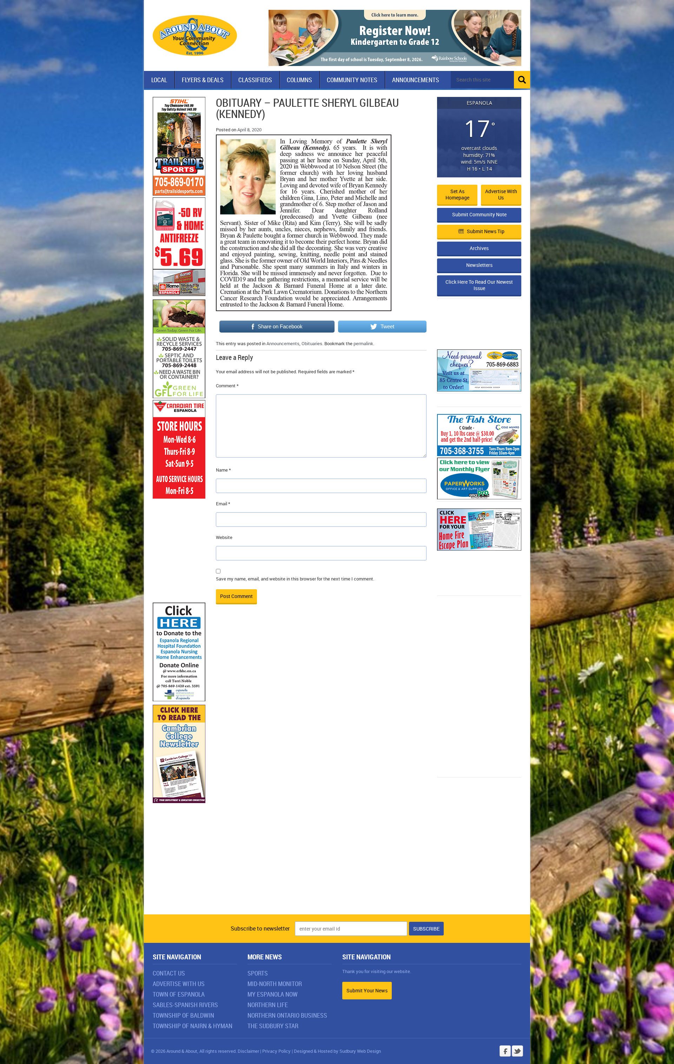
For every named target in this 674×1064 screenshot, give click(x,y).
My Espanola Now (272, 994)
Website (224, 537)
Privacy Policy (276, 1051)
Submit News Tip (485, 231)
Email (223, 503)
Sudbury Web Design (360, 1051)
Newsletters (479, 265)
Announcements (415, 79)
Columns (299, 79)
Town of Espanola (179, 994)
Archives (479, 248)
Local (159, 79)
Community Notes (352, 79)
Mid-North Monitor (274, 983)
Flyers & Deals (203, 79)
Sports (257, 973)
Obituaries (312, 343)
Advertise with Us (501, 194)
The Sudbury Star (272, 1026)
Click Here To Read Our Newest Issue (479, 284)
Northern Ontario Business (287, 1015)
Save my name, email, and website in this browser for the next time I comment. (295, 579)
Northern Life (267, 1004)
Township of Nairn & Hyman (192, 1026)
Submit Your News (367, 990)
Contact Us (169, 973)
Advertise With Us (179, 983)
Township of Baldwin (183, 1015)
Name (223, 470)
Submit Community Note (479, 214)
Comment (227, 385)
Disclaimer (248, 1051)
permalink (363, 343)
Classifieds (255, 79)
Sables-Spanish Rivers (185, 1004)
